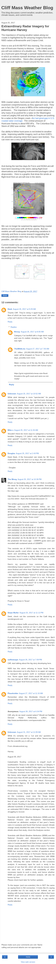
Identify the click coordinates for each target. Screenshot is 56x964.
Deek (10, 309)
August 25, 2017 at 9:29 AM (24, 309)
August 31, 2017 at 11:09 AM (29, 732)
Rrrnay (17, 332)
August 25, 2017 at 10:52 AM (29, 394)
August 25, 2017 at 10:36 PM (30, 479)
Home (28, 957)
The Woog (12, 479)
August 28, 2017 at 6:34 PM (30, 711)
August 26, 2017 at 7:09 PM (30, 660)
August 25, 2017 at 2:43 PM (27, 453)
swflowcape (13, 660)
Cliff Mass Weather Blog (27, 7)
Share (5, 295)
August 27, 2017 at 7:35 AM (37, 349)
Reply (10, 322)
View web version (28, 962)
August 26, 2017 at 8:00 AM (32, 332)
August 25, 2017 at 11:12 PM (31, 613)
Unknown (12, 394)
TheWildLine (19, 349)
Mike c (10, 430)
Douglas (11, 453)
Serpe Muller (13, 613)
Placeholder (13, 693)
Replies (14, 327)
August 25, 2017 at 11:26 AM (26, 430)
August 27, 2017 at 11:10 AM (31, 693)
